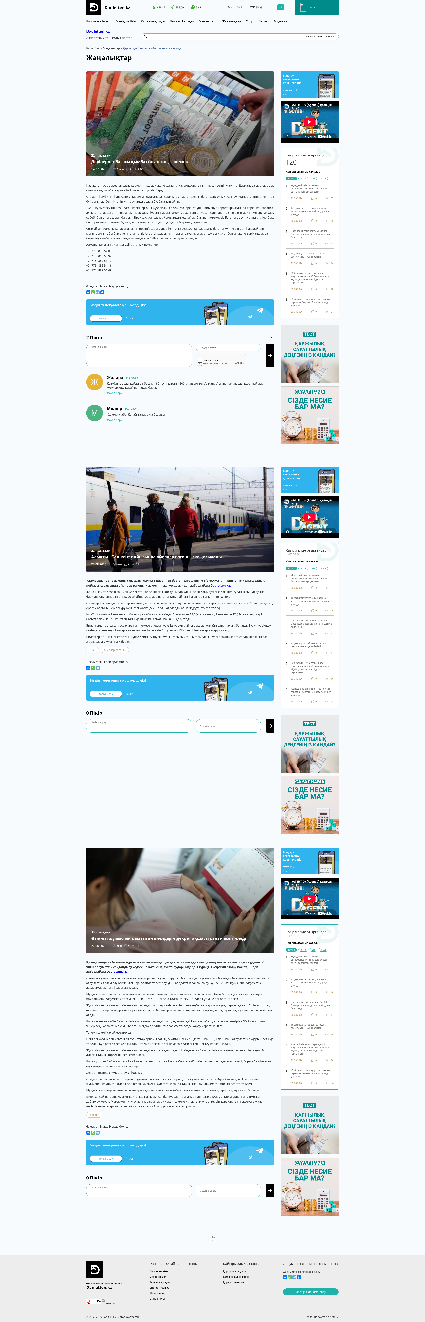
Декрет (94, 1115)
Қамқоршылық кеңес (236, 1276)
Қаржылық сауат (153, 21)
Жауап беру (114, 393)
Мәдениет (281, 21)
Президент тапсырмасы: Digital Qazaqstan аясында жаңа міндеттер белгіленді (311, 234)
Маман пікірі (208, 21)
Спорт (250, 21)
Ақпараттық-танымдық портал (104, 1283)
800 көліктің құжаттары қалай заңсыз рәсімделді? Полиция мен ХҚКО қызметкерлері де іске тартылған (310, 277)
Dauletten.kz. (221, 585)
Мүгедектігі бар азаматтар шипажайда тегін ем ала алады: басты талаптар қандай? (309, 188)
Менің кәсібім (126, 21)
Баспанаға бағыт (98, 21)
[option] (159, 7)
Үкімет (264, 21)
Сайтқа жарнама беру (311, 1292)
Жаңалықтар (231, 21)
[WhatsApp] (93, 292)
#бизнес (329, 36)
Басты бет (92, 48)
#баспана (309, 36)
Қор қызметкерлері (234, 1282)
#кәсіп (319, 36)
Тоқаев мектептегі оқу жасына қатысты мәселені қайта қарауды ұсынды (310, 211)
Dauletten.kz (98, 31)
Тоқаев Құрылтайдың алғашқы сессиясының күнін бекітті (308, 255)
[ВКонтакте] (88, 292)
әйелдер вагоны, (115, 650)
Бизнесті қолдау (182, 21)
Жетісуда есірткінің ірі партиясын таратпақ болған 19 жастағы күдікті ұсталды (311, 302)
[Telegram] (98, 292)
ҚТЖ (92, 650)
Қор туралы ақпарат (235, 1271)
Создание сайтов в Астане (322, 1317)
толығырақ (106, 318)
